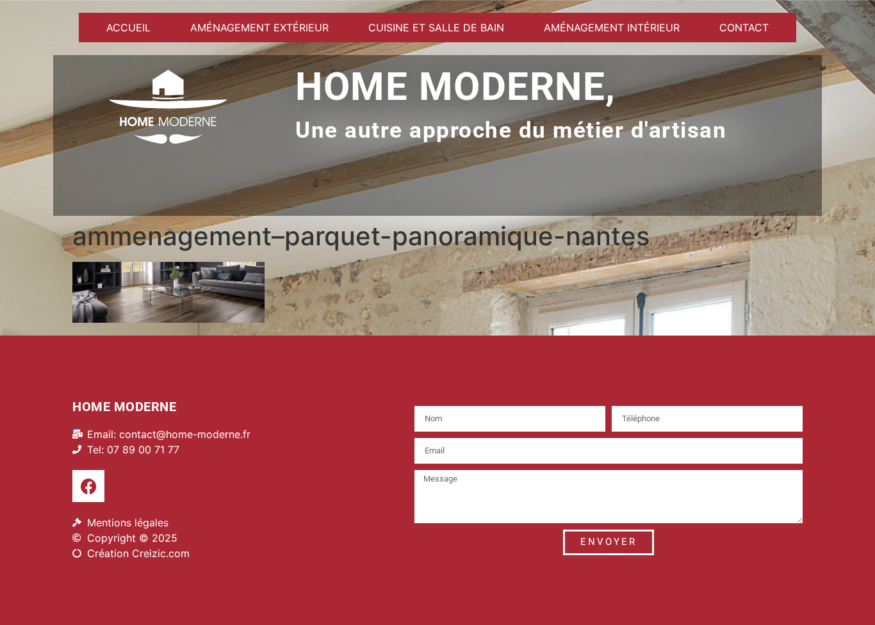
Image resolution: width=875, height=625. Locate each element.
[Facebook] (88, 486)
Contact (744, 27)
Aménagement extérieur (259, 27)
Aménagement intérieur (612, 27)
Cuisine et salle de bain (436, 27)
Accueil (128, 27)
